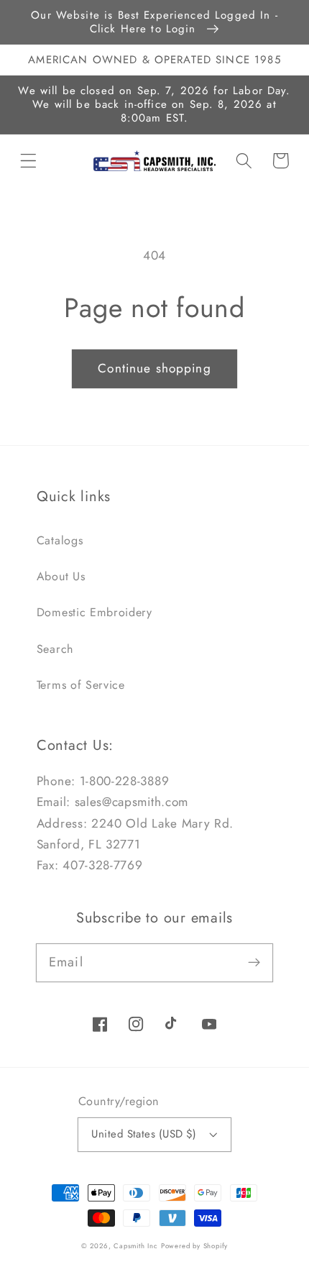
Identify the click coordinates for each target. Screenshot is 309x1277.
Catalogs (60, 540)
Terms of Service (81, 685)
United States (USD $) (144, 1134)
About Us (61, 576)
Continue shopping (154, 368)
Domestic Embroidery (94, 612)
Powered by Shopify (195, 1246)
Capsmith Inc (136, 1246)
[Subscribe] (254, 962)
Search (55, 649)
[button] (28, 160)
